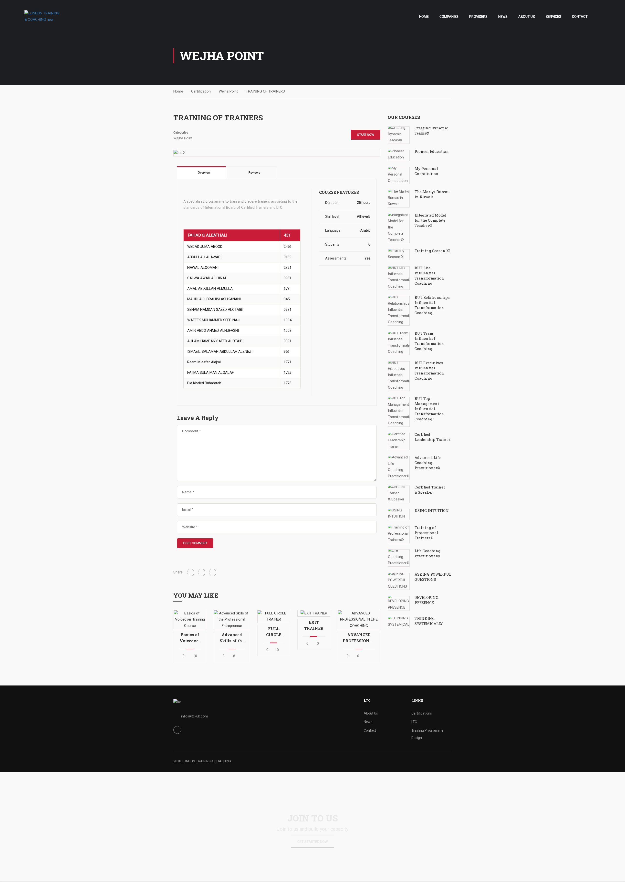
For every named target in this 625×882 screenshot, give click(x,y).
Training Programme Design (427, 734)
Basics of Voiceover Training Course (190, 638)
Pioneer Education (432, 151)
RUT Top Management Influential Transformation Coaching (429, 408)
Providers (478, 17)
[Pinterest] (212, 572)
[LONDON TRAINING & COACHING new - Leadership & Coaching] (43, 16)
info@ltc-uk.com (194, 716)
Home (424, 17)
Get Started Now (312, 842)
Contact (580, 17)
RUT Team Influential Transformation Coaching (429, 341)
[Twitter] (201, 572)
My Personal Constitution (426, 171)
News (503, 17)
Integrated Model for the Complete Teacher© (430, 220)
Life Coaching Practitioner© (427, 553)
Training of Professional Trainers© (426, 532)
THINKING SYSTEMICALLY (429, 621)
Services (553, 17)
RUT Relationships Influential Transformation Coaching (432, 305)
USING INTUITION (432, 510)
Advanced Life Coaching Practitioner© (428, 462)
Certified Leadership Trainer (432, 437)
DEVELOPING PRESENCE (426, 600)
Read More (189, 619)
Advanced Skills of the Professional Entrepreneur (232, 638)
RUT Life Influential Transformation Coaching (429, 275)
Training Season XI (432, 250)
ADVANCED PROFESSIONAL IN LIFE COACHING (359, 638)
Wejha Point (228, 91)
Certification (201, 91)
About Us (526, 17)
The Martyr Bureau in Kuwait (432, 194)
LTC (414, 722)
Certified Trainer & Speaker (430, 490)
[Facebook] (190, 572)
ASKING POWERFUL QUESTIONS (433, 577)
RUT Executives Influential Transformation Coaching (429, 370)
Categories (180, 132)
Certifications (421, 713)
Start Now (365, 134)
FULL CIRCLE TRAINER (273, 632)
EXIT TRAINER (313, 625)
